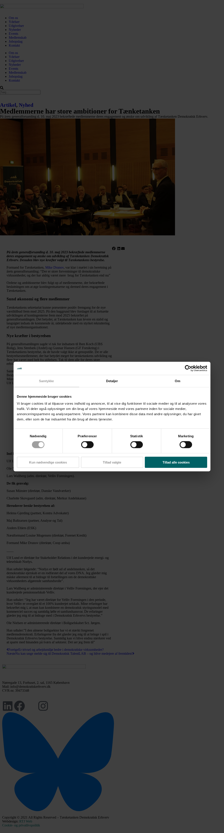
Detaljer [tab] (112, 381)
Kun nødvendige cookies (48, 462)
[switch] (87, 444)
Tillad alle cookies (176, 462)
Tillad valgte (112, 462)
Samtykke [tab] (46, 381)
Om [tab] (177, 381)
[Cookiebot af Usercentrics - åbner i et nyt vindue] (188, 368)
